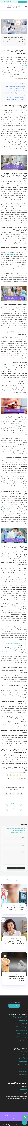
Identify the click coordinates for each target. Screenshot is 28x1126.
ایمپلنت (12, 37)
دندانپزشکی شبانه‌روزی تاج (20, 66)
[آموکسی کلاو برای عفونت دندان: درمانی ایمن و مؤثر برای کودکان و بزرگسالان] (14, 964)
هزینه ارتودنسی (23, 1020)
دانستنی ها (20, 37)
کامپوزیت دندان (18, 424)
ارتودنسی (16, 37)
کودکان (10, 39)
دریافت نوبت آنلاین (22, 1)
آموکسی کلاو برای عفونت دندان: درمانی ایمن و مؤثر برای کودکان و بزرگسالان (15, 978)
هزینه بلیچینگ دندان (21, 1037)
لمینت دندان (24, 1051)
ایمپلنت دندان (23, 1055)
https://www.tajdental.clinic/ (13, 644)
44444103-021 (11, 1002)
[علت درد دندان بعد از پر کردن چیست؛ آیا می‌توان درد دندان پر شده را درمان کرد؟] (14, 929)
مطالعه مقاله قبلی (14, 803)
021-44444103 (23, 1090)
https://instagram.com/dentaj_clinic (11, 652)
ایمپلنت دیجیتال (20, 307)
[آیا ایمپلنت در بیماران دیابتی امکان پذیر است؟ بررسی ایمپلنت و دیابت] (14, 896)
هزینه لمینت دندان (22, 1023)
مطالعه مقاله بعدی (14, 808)
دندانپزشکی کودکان (6, 507)
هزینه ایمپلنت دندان (11, 254)
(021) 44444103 (7, 2)
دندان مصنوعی (23, 1074)
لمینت (17, 39)
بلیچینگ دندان (23, 1058)
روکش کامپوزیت (6, 37)
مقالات (19, 13)
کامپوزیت (14, 39)
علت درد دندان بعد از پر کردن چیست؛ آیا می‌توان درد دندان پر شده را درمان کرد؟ (14, 943)
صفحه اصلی (24, 13)
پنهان (16, 84)
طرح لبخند (8, 339)
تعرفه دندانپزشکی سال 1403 (20, 1017)
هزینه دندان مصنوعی (21, 1033)
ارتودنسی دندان (6, 367)
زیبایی (23, 39)
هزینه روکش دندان (22, 1040)
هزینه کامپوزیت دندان (21, 1027)
